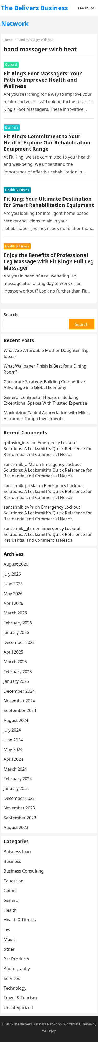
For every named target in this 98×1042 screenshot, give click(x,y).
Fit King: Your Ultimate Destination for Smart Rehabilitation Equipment (49, 202)
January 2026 (16, 632)
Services (12, 978)
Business (11, 127)
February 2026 (18, 623)
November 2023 (19, 808)
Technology (15, 988)
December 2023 (19, 798)
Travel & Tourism (20, 998)
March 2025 (15, 662)
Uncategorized (18, 1007)
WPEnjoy (49, 1030)
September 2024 (20, 710)
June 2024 (13, 740)
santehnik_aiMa (19, 464)
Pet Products (16, 959)
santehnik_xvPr (19, 507)
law (7, 930)
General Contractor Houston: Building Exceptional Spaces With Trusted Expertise (45, 400)
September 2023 (20, 818)
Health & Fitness (17, 190)
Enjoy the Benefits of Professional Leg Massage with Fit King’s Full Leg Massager (49, 261)
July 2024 (12, 730)
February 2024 (18, 779)
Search (11, 315)
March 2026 (15, 613)
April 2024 (13, 759)
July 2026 (12, 574)
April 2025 (13, 652)
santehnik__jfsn (19, 528)
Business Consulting (24, 871)
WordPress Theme (77, 1024)
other (9, 949)
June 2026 (13, 584)
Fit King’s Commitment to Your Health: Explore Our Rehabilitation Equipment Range (47, 142)
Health (10, 910)
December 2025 (19, 642)
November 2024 (19, 701)
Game (9, 890)
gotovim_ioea (17, 443)
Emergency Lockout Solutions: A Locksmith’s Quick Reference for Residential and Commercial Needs (48, 448)
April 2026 (13, 603)
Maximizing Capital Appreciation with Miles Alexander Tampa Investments (46, 415)
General (11, 64)
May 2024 (13, 749)
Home (8, 40)
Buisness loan (17, 852)
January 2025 (16, 681)
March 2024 (15, 769)
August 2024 (16, 720)
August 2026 (16, 564)
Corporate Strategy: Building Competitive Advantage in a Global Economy (44, 384)
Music (9, 939)
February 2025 (18, 671)
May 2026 (13, 593)
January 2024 (16, 788)
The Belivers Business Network (34, 15)
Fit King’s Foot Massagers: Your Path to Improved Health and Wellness (43, 79)
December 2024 (19, 691)
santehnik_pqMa (20, 486)
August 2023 (16, 827)
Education (14, 881)
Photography (17, 968)
